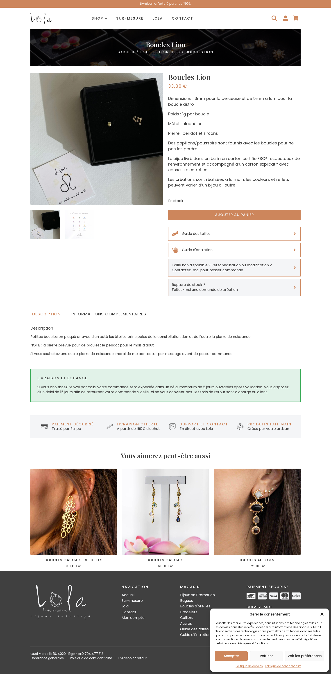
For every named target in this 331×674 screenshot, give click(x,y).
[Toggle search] (274, 18)
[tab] (46, 314)
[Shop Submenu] (107, 18)
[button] (322, 614)
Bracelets (188, 612)
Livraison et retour (132, 658)
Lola (157, 18)
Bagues (186, 600)
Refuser (266, 656)
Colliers (186, 617)
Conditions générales (47, 658)
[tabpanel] (165, 341)
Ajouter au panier (234, 214)
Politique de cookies (249, 666)
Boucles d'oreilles (160, 52)
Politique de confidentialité (283, 666)
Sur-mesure (129, 18)
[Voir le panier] (295, 18)
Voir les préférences (305, 656)
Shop (97, 18)
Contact (182, 18)
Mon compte (133, 617)
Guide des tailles (194, 629)
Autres (186, 623)
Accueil (126, 52)
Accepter (231, 656)
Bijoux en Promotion (197, 595)
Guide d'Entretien (195, 634)
